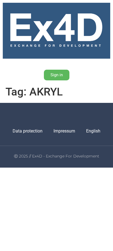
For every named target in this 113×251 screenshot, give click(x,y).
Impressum (64, 131)
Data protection (28, 131)
